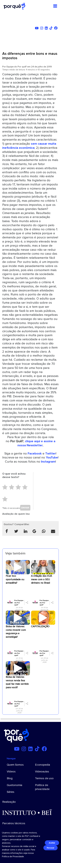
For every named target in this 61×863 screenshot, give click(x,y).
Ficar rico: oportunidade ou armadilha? (15, 579)
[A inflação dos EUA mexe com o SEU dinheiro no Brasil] (43, 567)
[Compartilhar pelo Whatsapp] (43, 531)
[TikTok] (52, 28)
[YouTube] (37, 28)
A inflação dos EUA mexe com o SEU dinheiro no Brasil (41, 579)
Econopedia (42, 764)
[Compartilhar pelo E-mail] (53, 531)
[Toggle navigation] (55, 6)
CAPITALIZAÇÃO (40, 626)
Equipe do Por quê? (17, 66)
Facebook (35, 453)
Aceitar (52, 843)
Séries (10, 792)
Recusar (50, 848)
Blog (10, 778)
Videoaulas (42, 771)
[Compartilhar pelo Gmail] (34, 531)
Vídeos (11, 771)
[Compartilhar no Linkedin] (25, 531)
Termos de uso (44, 778)
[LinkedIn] (47, 28)
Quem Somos (15, 764)
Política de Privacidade (13, 856)
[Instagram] (42, 28)
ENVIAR (25, 507)
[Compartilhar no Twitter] (16, 531)
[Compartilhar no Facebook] (6, 531)
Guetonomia (14, 785)
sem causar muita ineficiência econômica (29, 146)
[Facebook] (56, 28)
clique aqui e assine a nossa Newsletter (36, 443)
